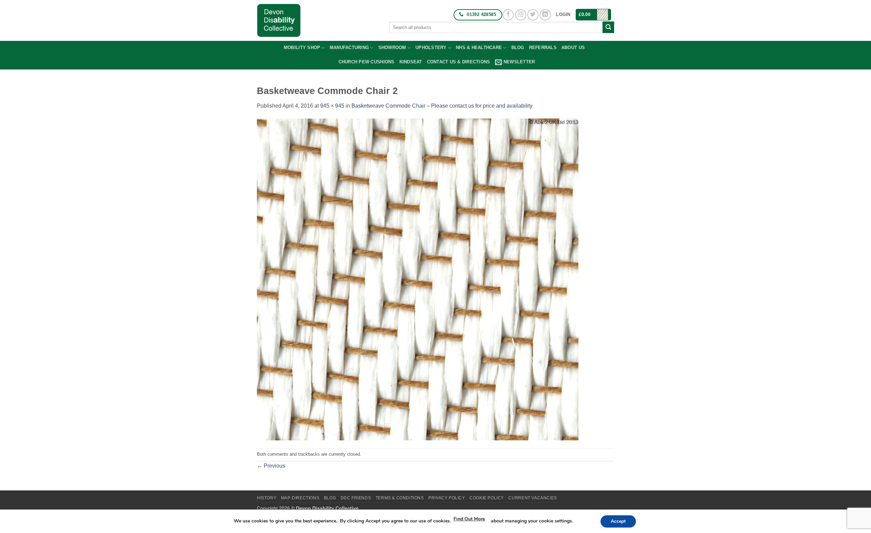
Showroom (392, 47)
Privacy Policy (446, 498)
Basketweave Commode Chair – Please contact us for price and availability (441, 106)
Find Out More (469, 519)
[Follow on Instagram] (520, 14)
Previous (271, 466)
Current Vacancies (532, 498)
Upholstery (431, 47)
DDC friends (356, 498)
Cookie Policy (487, 498)
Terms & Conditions (400, 498)
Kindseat (410, 61)
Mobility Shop (302, 47)
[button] (563, 14)
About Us (573, 47)
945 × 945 (332, 106)
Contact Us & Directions (458, 61)
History (266, 498)
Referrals (543, 47)
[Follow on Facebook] (508, 14)
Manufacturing (349, 47)
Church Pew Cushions (367, 61)
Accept (618, 521)
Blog (517, 47)
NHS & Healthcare (479, 47)
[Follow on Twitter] (533, 14)
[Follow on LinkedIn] (545, 14)
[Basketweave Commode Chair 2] (417, 279)
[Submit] (608, 27)
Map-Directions (300, 498)
